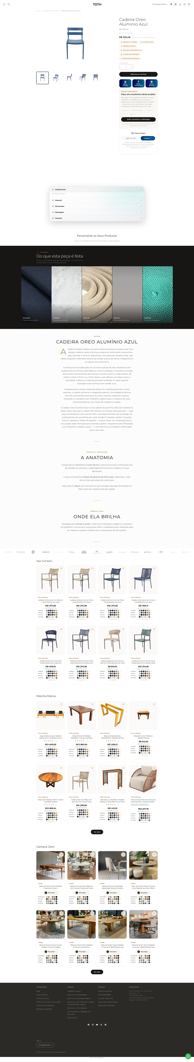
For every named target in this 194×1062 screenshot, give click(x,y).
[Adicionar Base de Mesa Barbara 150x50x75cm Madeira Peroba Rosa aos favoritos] (123, 704)
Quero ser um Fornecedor (77, 1008)
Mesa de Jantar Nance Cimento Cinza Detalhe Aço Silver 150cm (143, 887)
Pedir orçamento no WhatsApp (138, 119)
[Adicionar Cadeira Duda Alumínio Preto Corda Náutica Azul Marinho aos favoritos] (61, 629)
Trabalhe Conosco (74, 991)
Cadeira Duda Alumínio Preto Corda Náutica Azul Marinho (51, 662)
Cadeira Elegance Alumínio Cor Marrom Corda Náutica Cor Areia (112, 662)
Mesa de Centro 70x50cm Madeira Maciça (143, 737)
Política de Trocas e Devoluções (48, 1002)
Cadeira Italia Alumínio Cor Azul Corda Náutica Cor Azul (143, 601)
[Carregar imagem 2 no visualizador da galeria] (56, 78)
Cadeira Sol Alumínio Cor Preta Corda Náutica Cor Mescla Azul (81, 662)
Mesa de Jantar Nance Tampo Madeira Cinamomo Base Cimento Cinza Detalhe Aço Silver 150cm (50, 946)
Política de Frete (42, 998)
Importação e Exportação (108, 1002)
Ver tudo (97, 832)
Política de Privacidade (45, 1005)
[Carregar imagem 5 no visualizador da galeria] (96, 78)
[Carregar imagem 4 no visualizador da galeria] (82, 78)
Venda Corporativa (105, 991)
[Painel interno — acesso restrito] (175, 4)
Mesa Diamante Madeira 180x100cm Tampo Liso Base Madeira (81, 737)
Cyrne (40, 883)
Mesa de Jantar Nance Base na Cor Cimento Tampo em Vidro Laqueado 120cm (81, 887)
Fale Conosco (72, 1018)
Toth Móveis (43, 597)
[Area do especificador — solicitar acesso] (171, 4)
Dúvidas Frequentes (44, 1009)
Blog (38, 991)
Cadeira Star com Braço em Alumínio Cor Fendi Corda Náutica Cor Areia (81, 801)
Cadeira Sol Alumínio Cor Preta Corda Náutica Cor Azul (112, 601)
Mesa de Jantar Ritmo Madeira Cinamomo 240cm (50, 887)
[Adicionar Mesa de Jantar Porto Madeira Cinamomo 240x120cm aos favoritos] (92, 913)
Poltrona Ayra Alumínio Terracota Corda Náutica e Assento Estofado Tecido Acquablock (143, 801)
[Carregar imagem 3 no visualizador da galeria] (69, 78)
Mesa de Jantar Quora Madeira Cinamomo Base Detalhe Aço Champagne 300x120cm (112, 946)
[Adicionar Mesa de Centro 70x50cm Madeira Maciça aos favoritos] (154, 704)
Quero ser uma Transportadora (79, 998)
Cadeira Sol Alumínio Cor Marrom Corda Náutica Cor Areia (50, 601)
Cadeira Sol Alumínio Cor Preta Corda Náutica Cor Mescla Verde (143, 662)
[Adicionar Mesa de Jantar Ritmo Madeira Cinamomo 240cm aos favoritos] (61, 854)
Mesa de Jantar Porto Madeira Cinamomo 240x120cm (81, 946)
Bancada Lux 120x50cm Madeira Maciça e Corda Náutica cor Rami (112, 801)
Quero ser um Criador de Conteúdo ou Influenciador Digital (80, 1003)
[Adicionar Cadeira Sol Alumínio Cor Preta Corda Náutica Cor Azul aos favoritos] (123, 568)
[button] (4, 4)
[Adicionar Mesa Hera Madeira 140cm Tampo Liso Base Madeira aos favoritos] (61, 768)
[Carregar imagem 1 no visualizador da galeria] (42, 78)
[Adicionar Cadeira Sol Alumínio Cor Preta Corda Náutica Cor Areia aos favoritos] (92, 568)
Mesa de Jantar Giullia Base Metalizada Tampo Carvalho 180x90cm (112, 887)
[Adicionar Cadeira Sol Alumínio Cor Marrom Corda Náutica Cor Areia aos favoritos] (61, 568)
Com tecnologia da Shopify (57, 1052)
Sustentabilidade (104, 995)
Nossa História (41, 995)
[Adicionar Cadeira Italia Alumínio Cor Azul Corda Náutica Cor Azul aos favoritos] (154, 568)
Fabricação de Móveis (106, 1005)
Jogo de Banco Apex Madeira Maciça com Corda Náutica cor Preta (50, 737)
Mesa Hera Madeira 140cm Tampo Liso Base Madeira (50, 801)
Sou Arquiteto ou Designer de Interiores (78, 1013)
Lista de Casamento (105, 998)
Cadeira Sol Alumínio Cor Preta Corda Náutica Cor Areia (81, 601)
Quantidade (123, 63)
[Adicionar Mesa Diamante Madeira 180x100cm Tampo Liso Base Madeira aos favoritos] (92, 704)
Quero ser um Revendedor (77, 995)
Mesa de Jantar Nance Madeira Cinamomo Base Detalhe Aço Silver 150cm (143, 946)
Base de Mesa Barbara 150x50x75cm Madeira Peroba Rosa (112, 737)
